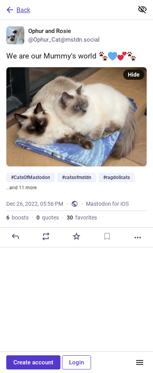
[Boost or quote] (46, 236)
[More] (137, 237)
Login (76, 362)
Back (23, 10)
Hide (134, 74)
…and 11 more (21, 187)
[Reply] (15, 236)
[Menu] (140, 362)
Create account (33, 362)
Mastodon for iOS (107, 204)
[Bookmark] (107, 236)
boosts (17, 217)
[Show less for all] (142, 9)
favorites (82, 217)
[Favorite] (76, 236)
